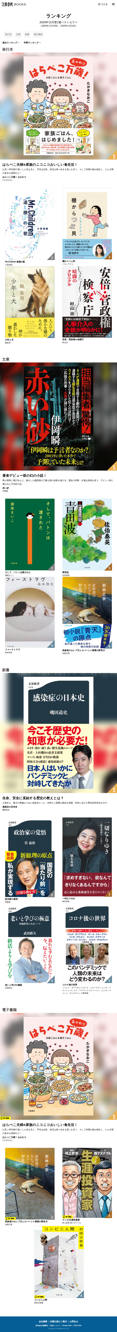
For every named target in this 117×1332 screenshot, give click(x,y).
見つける (103, 4)
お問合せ (74, 1322)
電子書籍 (38, 34)
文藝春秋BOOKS (13, 4)
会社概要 (43, 1322)
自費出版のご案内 (58, 1322)
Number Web (67, 1325)
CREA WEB (78, 1325)
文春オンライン (55, 1325)
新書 (27, 34)
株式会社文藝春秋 (42, 1325)
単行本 (8, 34)
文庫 (18, 34)
